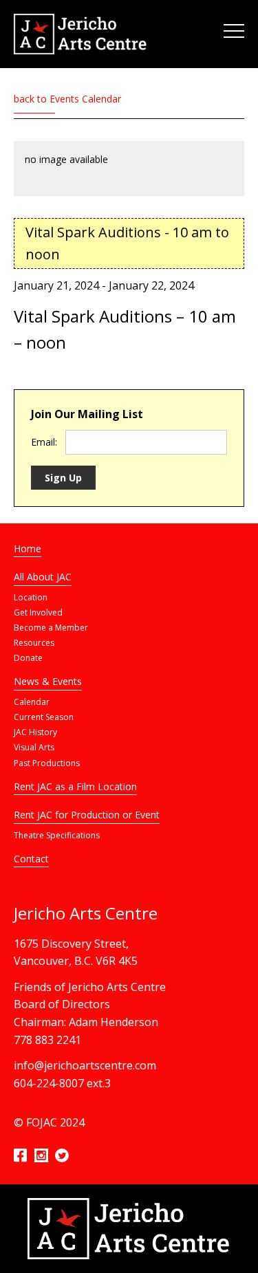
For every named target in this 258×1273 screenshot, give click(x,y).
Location (30, 597)
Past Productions (47, 763)
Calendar (32, 702)
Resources (34, 643)
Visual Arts (34, 747)
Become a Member (51, 627)
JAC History (35, 732)
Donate (28, 658)
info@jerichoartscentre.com (85, 1065)
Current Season (44, 717)
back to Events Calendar (67, 98)
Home (27, 548)
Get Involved (38, 612)
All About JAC (43, 576)
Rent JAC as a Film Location (75, 786)
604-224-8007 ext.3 (62, 1083)
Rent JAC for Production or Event (87, 814)
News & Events (48, 681)
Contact (31, 858)
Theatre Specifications (57, 835)
